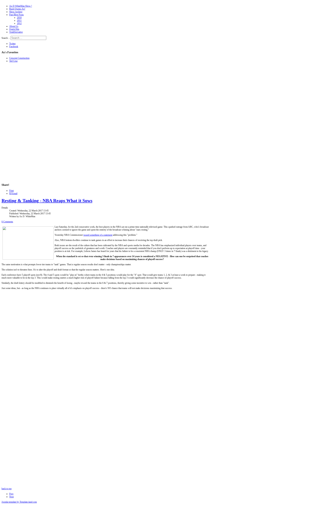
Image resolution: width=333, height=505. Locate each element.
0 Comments (7, 221)
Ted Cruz (13, 61)
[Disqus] (106, 340)
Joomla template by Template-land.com (19, 502)
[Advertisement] (13, 123)
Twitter (12, 43)
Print (11, 190)
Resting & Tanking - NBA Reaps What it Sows (47, 200)
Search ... (6, 38)
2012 (19, 23)
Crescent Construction (19, 58)
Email (14, 193)
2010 (19, 17)
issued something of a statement (97, 235)
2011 (19, 20)
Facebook (13, 46)
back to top (7, 488)
